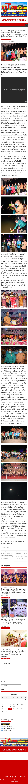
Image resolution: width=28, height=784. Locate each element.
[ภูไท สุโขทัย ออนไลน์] (2, 24)
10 (6, 704)
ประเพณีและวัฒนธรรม (6, 547)
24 (6, 709)
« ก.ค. (2, 715)
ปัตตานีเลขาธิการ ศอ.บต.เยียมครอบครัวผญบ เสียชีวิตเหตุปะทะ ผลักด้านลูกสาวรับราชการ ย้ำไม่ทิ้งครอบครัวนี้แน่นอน (7, 555)
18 (10, 706)
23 (2, 709)
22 (25, 706)
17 (6, 706)
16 (2, 706)
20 (18, 706)
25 (10, 709)
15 (25, 704)
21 (22, 706)
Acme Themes (15, 781)
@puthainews (12, 41)
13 (18, 704)
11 (10, 704)
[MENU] (26, 25)
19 (14, 706)
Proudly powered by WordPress (8, 780)
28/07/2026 (4, 617)
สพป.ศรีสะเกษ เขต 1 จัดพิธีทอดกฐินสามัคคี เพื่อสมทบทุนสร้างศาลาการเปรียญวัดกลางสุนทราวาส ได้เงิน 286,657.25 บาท (21, 556)
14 (22, 704)
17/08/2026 (4, 587)
